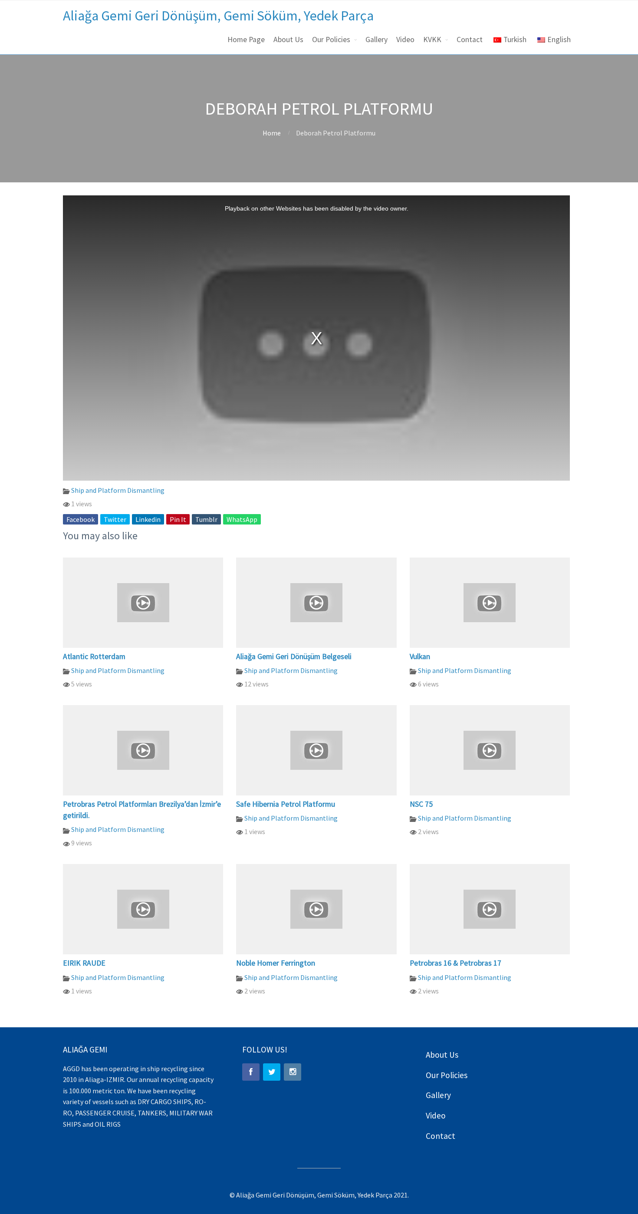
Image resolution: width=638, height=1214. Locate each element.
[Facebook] (251, 1072)
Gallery (376, 39)
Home (272, 133)
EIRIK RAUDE (84, 963)
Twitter (115, 519)
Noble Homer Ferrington (275, 963)
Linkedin (148, 519)
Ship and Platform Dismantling (117, 490)
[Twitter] (271, 1072)
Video (405, 39)
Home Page (246, 39)
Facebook (80, 519)
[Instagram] (292, 1072)
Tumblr (206, 519)
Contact (470, 39)
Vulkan (420, 656)
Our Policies (331, 39)
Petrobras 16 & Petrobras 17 (455, 963)
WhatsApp (242, 519)
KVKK (432, 39)
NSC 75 (421, 804)
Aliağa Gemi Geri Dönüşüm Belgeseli (294, 656)
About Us (288, 39)
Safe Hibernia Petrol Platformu (285, 804)
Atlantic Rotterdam (94, 656)
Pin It (178, 519)
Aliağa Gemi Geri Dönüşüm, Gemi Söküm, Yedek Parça (218, 15)
